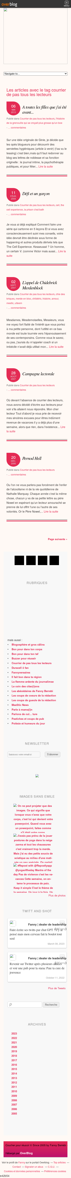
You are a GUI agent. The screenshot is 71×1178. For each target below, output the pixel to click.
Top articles (59, 1162)
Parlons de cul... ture (24, 714)
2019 (14, 1051)
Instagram (42, 560)
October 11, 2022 (55, 977)
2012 (14, 1082)
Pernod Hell (31, 458)
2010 (14, 1091)
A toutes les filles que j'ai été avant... (44, 109)
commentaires (17, 127)
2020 (14, 1047)
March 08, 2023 (56, 943)
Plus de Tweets (57, 988)
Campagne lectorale (38, 373)
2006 (14, 1109)
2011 (14, 1087)
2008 (14, 1100)
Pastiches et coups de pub (28, 719)
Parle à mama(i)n (22, 709)
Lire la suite (45, 166)
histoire (46, 298)
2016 (14, 1065)
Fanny (21, 1162)
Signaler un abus (34, 1166)
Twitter (31, 560)
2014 (14, 1073)
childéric (36, 298)
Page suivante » (57, 539)
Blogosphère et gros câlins (28, 644)
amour (55, 298)
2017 (14, 1060)
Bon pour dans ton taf (25, 654)
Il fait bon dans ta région (27, 677)
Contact (16, 1166)
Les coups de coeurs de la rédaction (34, 695)
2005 (14, 1113)
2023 (14, 1033)
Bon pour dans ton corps (27, 649)
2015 (14, 1069)
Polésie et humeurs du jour (28, 723)
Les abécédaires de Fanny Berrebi (32, 691)
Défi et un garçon (36, 193)
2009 (14, 1096)
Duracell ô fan (20, 668)
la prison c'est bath (34, 209)
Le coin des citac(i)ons (25, 686)
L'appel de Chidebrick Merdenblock (39, 285)
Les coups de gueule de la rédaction (34, 700)
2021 (14, 1042)
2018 (14, 1056)
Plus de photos (57, 895)
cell (58, 205)
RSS (54, 560)
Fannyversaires (21, 672)
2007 (14, 1104)
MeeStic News (20, 705)
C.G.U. (51, 1166)
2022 (14, 1038)
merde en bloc (23, 298)
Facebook (19, 560)
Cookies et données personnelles (22, 1171)
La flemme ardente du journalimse (33, 681)
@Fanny (60, 929)
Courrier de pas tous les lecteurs (37, 118)
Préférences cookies (55, 1171)
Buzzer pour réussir (24, 658)
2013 (14, 1078)
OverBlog (26, 1153)
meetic (10, 303)
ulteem (18, 303)
